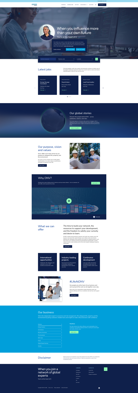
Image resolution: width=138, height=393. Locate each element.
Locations (91, 4)
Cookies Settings (57, 49)
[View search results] (96, 59)
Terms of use (50, 387)
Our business (78, 376)
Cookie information (64, 387)
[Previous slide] (35, 88)
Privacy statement (57, 387)
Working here (70, 4)
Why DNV (77, 4)
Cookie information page (68, 46)
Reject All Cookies (70, 49)
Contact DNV (91, 370)
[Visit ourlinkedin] (99, 388)
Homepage (63, 4)
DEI (95, 4)
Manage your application (93, 374)
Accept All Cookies (80, 49)
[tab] (50, 324)
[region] (69, 45)
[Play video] (69, 201)
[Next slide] (103, 88)
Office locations (91, 372)
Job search (77, 382)
